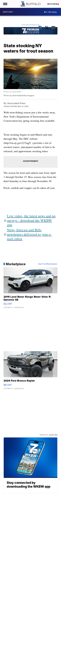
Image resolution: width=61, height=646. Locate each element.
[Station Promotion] (30, 31)
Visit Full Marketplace (47, 264)
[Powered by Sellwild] (53, 435)
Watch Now (52, 4)
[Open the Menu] (5, 4)
